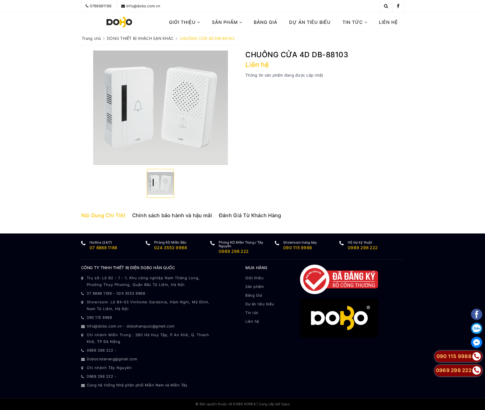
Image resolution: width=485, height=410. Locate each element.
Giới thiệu (183, 22)
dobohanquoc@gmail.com (151, 326)
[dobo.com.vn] (119, 22)
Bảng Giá (265, 22)
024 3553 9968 (170, 247)
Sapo (285, 404)
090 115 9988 (297, 247)
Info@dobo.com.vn (104, 326)
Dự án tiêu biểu (310, 22)
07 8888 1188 (103, 247)
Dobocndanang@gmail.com (112, 359)
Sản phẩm (225, 22)
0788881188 (101, 6)
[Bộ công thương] (339, 278)
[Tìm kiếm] (386, 6)
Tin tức (353, 22)
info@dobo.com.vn (143, 6)
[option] (160, 108)
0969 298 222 (233, 251)
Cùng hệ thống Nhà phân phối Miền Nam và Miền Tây (137, 385)
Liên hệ (388, 22)
